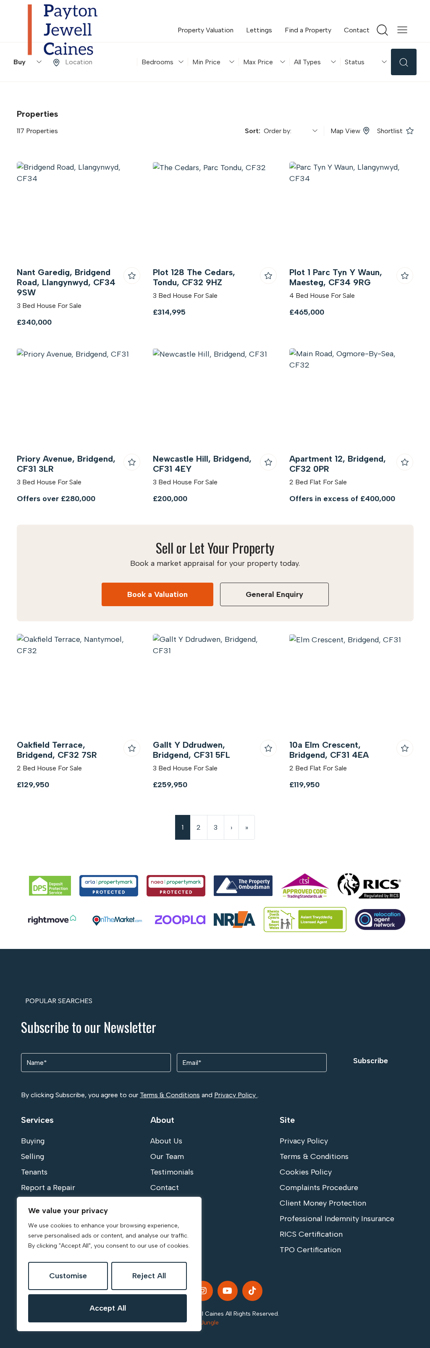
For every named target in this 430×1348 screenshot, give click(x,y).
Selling (32, 1156)
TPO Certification (310, 1249)
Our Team (167, 1156)
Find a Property (308, 30)
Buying (33, 1141)
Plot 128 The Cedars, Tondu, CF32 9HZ (194, 277)
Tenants (34, 1172)
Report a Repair (48, 1187)
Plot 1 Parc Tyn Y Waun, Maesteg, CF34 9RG (335, 277)
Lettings (259, 30)
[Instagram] (203, 1291)
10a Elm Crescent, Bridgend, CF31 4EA (329, 750)
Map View (345, 131)
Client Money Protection (323, 1203)
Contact (357, 30)
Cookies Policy (306, 1172)
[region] (109, 1264)
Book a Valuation (157, 594)
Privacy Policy (235, 1095)
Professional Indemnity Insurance (337, 1218)
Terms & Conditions (170, 1095)
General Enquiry (274, 594)
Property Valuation (205, 30)
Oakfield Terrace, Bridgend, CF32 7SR (57, 750)
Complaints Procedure (319, 1187)
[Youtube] (228, 1291)
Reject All (149, 1275)
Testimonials (172, 1172)
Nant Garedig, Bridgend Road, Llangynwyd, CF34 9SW (66, 282)
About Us (166, 1141)
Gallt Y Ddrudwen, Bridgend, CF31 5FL (191, 750)
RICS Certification (311, 1234)
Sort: (254, 131)
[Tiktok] (252, 1291)
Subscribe (370, 1060)
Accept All (107, 1308)
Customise (68, 1275)
